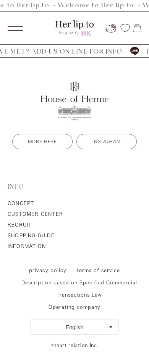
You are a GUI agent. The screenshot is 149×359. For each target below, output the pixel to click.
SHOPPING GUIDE (31, 235)
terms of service (98, 270)
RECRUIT (20, 224)
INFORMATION (27, 246)
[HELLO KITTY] (111, 28)
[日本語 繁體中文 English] (74, 327)
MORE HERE (42, 141)
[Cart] (137, 28)
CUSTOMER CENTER (35, 214)
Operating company (74, 307)
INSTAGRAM (106, 141)
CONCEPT (21, 203)
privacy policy (47, 270)
